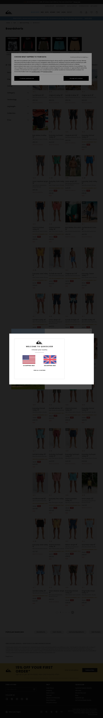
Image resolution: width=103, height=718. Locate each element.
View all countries (39, 370)
